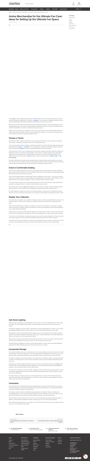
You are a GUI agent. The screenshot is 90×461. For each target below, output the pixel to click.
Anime (70, 19)
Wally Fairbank (20, 414)
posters (29, 155)
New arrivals (36, 444)
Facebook (60, 440)
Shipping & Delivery (25, 441)
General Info (71, 23)
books (57, 364)
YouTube (60, 443)
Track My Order (24, 440)
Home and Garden (72, 25)
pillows (25, 186)
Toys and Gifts (72, 28)
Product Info (71, 26)
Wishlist (35, 448)
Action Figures (72, 17)
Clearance (35, 446)
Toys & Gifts (48, 446)
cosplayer (35, 120)
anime (13, 118)
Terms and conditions (13, 445)
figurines (22, 148)
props (35, 369)
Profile (73, 4)
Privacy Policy (12, 443)
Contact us (11, 446)
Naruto (20, 146)
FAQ (10, 448)
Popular (35, 443)
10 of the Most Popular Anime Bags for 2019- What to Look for (22, 421)
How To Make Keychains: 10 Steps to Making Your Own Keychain (50, 421)
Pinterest (60, 441)
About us (11, 440)
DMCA (10, 441)
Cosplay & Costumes (50, 441)
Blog (34, 450)
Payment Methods (25, 443)
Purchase (79, 4)
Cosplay (70, 22)
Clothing (70, 20)
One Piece (26, 146)
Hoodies (47, 445)
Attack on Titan (53, 155)
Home (10, 12)
